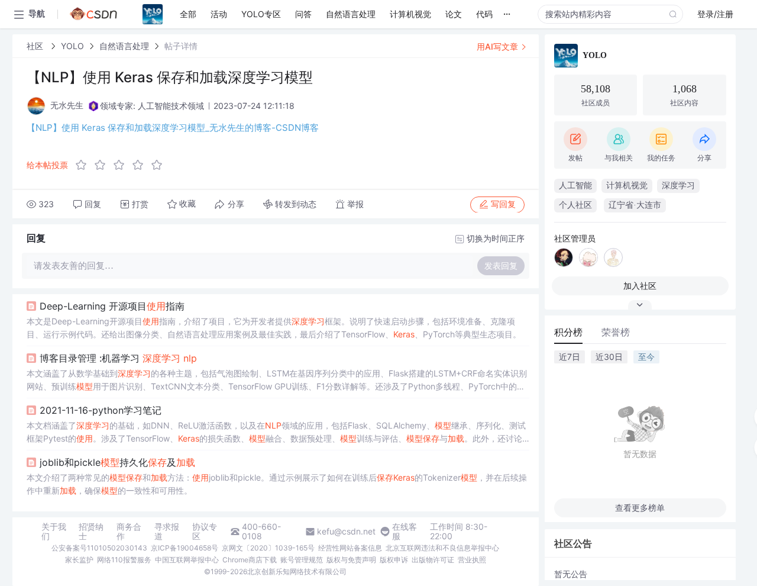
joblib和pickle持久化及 (117, 462)
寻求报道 (166, 531)
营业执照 (472, 559)
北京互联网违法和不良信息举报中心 (442, 547)
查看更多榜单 (640, 508)
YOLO (72, 46)
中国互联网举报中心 (187, 559)
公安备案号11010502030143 (99, 547)
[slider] (122, 165)
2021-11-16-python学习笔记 (100, 410)
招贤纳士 (91, 531)
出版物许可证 (433, 559)
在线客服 (404, 531)
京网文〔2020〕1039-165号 (268, 547)
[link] (36, 46)
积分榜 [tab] (568, 332)
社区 (36, 46)
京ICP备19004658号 (184, 547)
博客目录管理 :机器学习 (118, 358)
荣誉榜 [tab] (615, 332)
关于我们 (53, 531)
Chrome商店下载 (249, 559)
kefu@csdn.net (346, 531)
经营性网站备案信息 (350, 547)
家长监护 (79, 559)
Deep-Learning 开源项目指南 (112, 306)
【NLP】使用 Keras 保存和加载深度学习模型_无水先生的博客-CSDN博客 (173, 127)
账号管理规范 (301, 559)
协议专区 (204, 531)
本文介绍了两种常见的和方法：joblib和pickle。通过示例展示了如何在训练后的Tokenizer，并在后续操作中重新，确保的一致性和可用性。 (277, 483)
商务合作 (129, 531)
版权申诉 (394, 559)
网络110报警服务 (124, 559)
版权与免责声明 (351, 559)
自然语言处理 (124, 46)
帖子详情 (181, 46)
